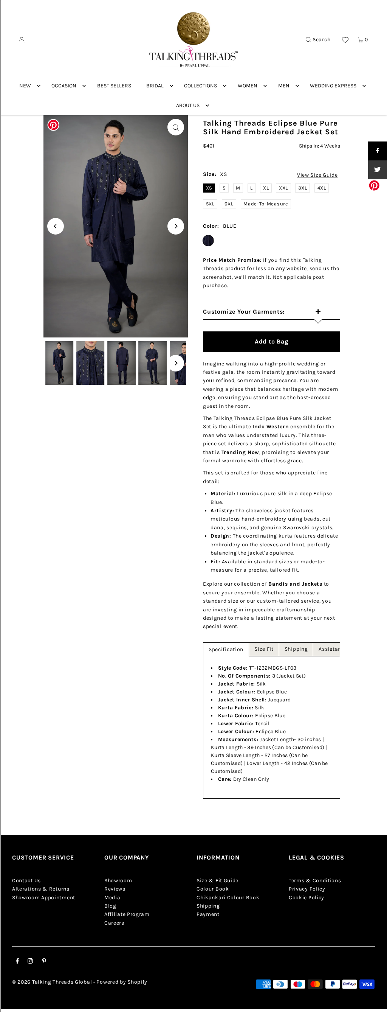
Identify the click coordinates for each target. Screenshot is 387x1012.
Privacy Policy (307, 889)
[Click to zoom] (175, 127)
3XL (302, 188)
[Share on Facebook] (377, 150)
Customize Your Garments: (262, 312)
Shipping (296, 649)
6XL (228, 204)
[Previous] (55, 226)
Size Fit (264, 649)
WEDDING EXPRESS (333, 85)
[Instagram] (30, 962)
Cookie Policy (306, 897)
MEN (283, 85)
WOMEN (247, 85)
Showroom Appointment (43, 897)
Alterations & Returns (41, 889)
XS (209, 188)
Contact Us (26, 880)
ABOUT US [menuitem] (188, 105)
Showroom (118, 880)
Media (112, 897)
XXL (283, 188)
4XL (321, 188)
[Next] (175, 226)
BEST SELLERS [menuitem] (114, 85)
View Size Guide (317, 175)
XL (266, 188)
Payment (208, 914)
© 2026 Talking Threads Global (52, 982)
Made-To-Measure (265, 204)
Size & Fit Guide (217, 880)
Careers (114, 923)
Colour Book (213, 889)
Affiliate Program (127, 914)
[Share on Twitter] (377, 169)
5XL (210, 204)
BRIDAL (155, 85)
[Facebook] (17, 962)
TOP (374, 1001)
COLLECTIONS (200, 85)
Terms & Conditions (315, 880)
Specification (226, 649)
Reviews (114, 889)
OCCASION (63, 85)
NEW (25, 85)
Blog (110, 906)
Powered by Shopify (121, 982)
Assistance (333, 649)
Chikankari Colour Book (228, 897)
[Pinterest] (44, 962)
